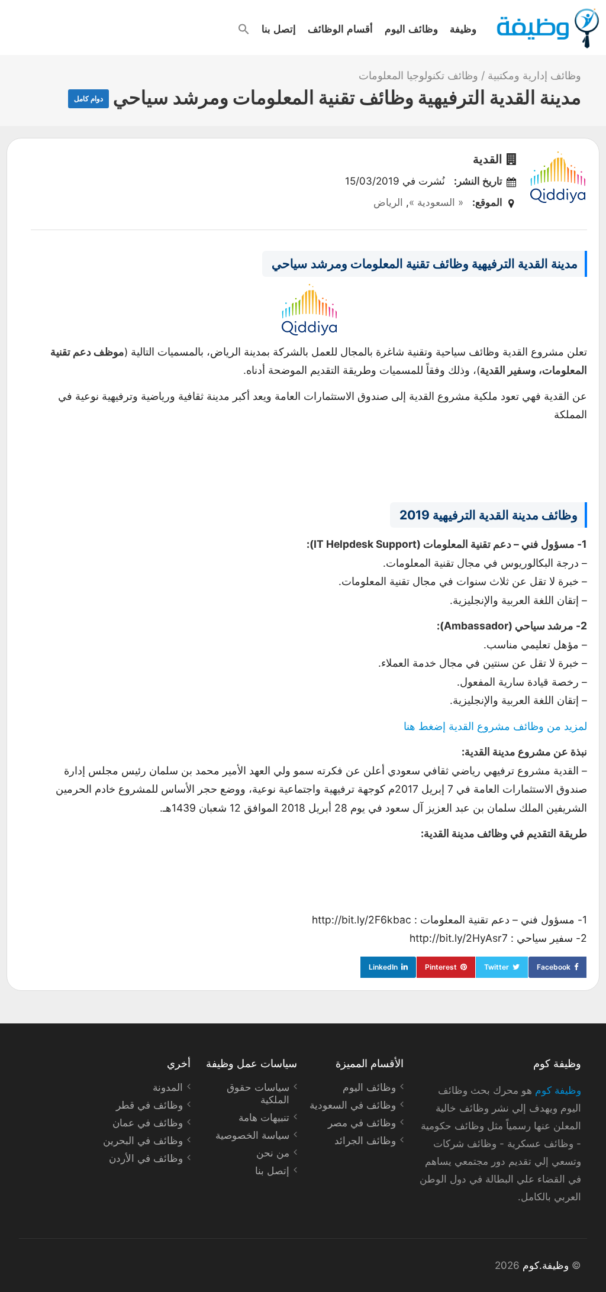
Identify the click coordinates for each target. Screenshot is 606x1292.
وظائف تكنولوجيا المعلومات (418, 75)
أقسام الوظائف (340, 28)
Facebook (553, 966)
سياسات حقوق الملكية (258, 1093)
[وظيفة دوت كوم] (547, 28)
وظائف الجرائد (365, 1140)
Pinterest (441, 966)
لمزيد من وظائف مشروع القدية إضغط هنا (495, 726)
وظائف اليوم (411, 28)
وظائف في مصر (362, 1123)
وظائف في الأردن (146, 1158)
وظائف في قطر (149, 1105)
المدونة (168, 1087)
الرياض (388, 202)
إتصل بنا (279, 28)
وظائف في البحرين (143, 1140)
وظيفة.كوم (546, 1265)
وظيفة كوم (558, 1090)
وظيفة (463, 28)
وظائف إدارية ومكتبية (534, 75)
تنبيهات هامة (263, 1117)
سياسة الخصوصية (252, 1135)
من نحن (272, 1153)
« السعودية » (436, 202)
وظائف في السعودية (353, 1105)
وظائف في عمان (147, 1123)
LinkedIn (383, 966)
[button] (244, 29)
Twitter (496, 966)
